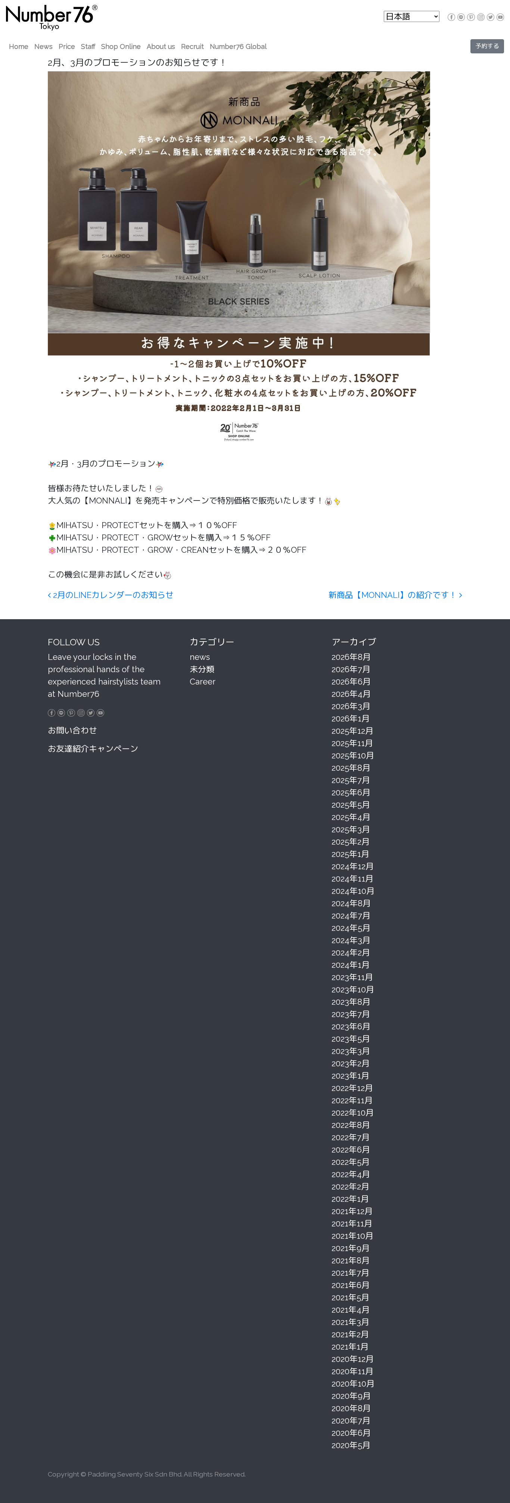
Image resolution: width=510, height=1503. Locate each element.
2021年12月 (352, 1211)
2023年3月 (351, 1051)
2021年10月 (352, 1236)
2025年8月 (351, 768)
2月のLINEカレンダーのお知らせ (112, 595)
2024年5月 (351, 928)
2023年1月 (350, 1076)
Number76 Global (238, 46)
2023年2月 (351, 1063)
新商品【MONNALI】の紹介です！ (394, 595)
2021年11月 (352, 1223)
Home (18, 46)
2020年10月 (353, 1383)
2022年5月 (351, 1162)
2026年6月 (351, 681)
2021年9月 (351, 1248)
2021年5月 (350, 1297)
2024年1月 (351, 965)
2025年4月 (351, 817)
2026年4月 (351, 694)
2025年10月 (353, 755)
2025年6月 (351, 792)
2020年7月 (351, 1420)
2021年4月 (351, 1310)
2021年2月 (350, 1334)
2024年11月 (352, 878)
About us (161, 46)
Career (202, 681)
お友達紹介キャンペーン (93, 749)
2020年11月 (352, 1371)
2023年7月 (351, 1014)
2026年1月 (351, 718)
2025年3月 (351, 829)
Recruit (192, 46)
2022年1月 (350, 1199)
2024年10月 (353, 891)
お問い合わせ (72, 730)
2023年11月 (352, 977)
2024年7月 (351, 915)
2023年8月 (351, 1002)
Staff (88, 46)
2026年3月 (351, 706)
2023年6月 (351, 1026)
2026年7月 (351, 669)
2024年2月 (351, 952)
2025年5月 (351, 805)
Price (67, 46)
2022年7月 (351, 1137)
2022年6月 (351, 1149)
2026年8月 (351, 657)
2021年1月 (350, 1346)
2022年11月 (352, 1100)
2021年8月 (351, 1260)
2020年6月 (351, 1433)
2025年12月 (352, 731)
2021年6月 (351, 1285)
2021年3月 (350, 1322)
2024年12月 (353, 866)
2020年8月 (351, 1408)
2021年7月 (350, 1273)
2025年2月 (351, 841)
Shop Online (121, 46)
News (43, 46)
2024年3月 (351, 940)
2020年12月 (353, 1359)
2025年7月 (351, 780)
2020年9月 (351, 1396)
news (200, 657)
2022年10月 (353, 1112)
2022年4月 (351, 1174)
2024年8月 (351, 903)
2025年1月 (350, 854)
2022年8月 (351, 1125)
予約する (487, 46)
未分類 (202, 669)
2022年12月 (352, 1088)
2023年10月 (353, 989)
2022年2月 (350, 1186)
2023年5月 (351, 1039)
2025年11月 (352, 743)
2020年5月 (351, 1445)
